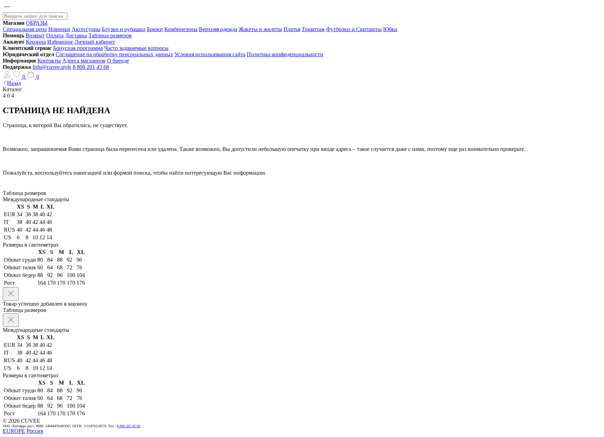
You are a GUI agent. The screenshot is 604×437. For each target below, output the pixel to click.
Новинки (59, 29)
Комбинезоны (180, 29)
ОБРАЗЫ (37, 23)
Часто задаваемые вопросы (136, 48)
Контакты (49, 61)
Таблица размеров (110, 35)
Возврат (35, 35)
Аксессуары (86, 29)
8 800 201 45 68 (91, 67)
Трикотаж (313, 29)
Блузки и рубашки (123, 29)
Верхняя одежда (218, 29)
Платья (291, 29)
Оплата (55, 35)
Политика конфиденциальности (285, 54)
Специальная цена (25, 29)
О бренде (118, 61)
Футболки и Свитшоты (354, 29)
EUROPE (14, 431)
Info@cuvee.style (52, 67)
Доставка (76, 35)
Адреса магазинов (84, 61)
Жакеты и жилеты (260, 29)
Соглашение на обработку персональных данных (114, 54)
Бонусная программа (78, 48)
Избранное (60, 42)
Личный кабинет (94, 42)
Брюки (155, 29)
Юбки (390, 29)
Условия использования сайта (209, 54)
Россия (35, 431)
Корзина (36, 42)
